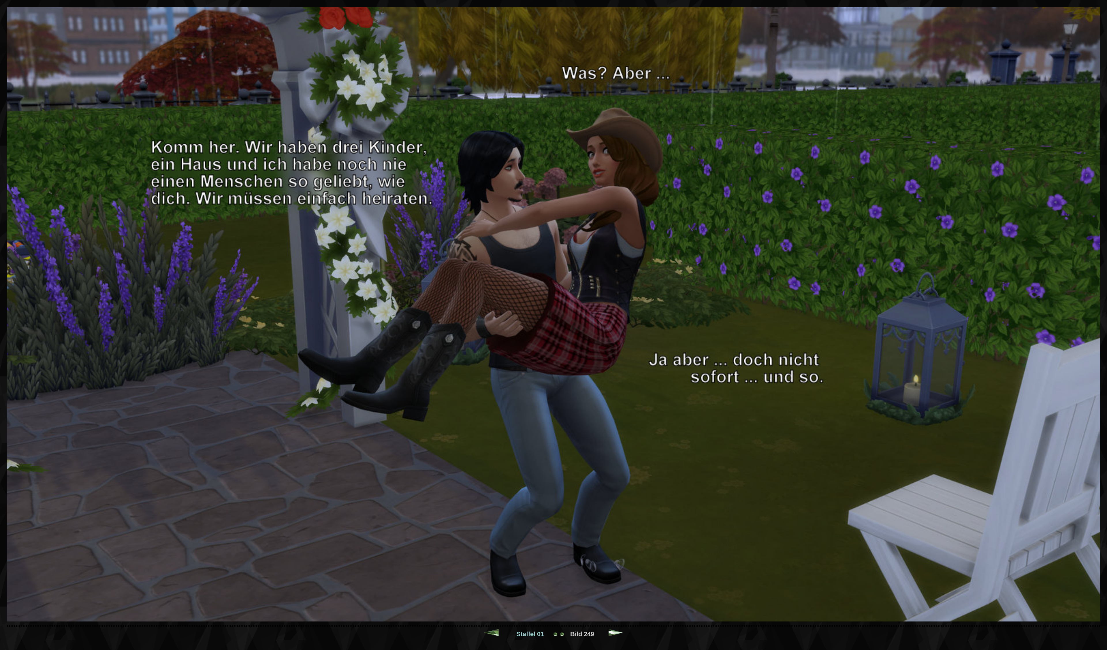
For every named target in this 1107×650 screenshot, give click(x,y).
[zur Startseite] (558, 634)
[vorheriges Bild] (491, 634)
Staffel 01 (530, 634)
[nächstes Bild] (616, 634)
